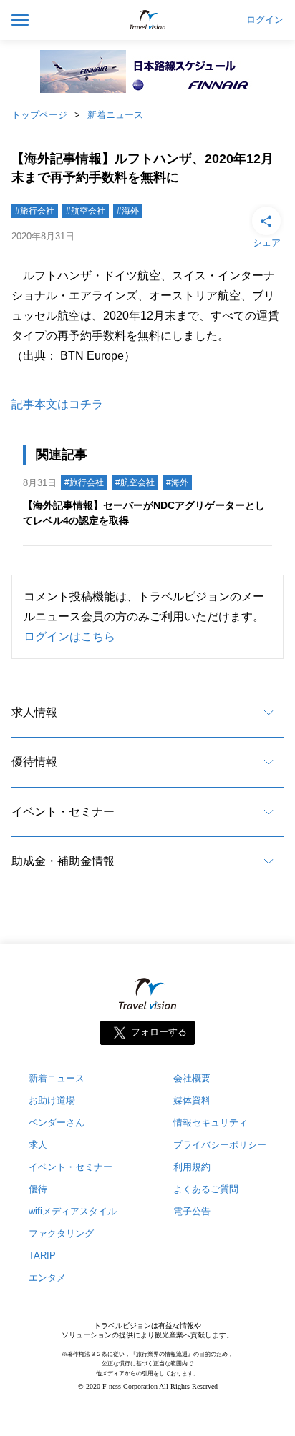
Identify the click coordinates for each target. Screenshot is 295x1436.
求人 (38, 1144)
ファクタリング (61, 1233)
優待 (38, 1189)
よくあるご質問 (205, 1189)
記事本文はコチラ (57, 404)
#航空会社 (85, 211)
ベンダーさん (56, 1122)
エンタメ (47, 1277)
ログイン (265, 20)
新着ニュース (115, 114)
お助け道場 (52, 1100)
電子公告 (192, 1211)
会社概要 (192, 1078)
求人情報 (34, 712)
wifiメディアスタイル (73, 1211)
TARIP (42, 1255)
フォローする (159, 1032)
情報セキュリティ (210, 1122)
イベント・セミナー (63, 812)
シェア (267, 242)
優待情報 (34, 762)
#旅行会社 (34, 211)
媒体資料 (192, 1100)
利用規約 (192, 1167)
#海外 (128, 211)
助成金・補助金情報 (63, 861)
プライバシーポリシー (219, 1144)
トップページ (39, 114)
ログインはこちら (69, 636)
